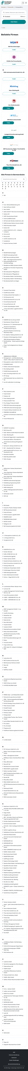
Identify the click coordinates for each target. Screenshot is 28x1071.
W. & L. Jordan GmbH (9, 989)
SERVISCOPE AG (8, 841)
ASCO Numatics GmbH (10, 225)
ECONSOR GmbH (8, 364)
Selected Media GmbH (10, 834)
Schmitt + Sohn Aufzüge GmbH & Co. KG (14, 826)
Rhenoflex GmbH (8, 779)
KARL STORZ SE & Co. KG (10, 554)
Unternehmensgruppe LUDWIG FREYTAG (12, 949)
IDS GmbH (6, 505)
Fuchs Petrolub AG (9, 418)
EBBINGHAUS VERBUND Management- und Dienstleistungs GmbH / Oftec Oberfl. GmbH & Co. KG (13, 358)
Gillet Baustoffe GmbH (10, 456)
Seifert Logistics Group (10, 830)
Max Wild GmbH (8, 622)
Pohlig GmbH (7, 715)
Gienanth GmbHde (9, 454)
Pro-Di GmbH (7, 726)
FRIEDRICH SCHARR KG (10, 412)
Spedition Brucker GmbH (10, 865)
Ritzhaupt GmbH (8, 788)
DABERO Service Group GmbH (12, 320)
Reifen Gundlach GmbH (10, 771)
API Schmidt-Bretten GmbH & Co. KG (13, 221)
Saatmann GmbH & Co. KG (11, 806)
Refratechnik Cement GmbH (11, 766)
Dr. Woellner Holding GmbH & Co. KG (13, 334)
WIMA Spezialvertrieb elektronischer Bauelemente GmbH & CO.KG (13, 1010)
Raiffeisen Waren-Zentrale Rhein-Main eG (14, 758)
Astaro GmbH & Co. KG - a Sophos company (13, 231)
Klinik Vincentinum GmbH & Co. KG (13, 563)
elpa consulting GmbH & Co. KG (12, 373)
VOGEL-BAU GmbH (9, 977)
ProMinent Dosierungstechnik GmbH (13, 730)
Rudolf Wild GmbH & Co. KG (11, 790)
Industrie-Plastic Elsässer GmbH (12, 507)
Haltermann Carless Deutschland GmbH (13, 469)
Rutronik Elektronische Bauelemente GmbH (13, 793)
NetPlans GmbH (8, 669)
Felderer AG (7, 396)
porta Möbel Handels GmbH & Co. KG (13, 721)
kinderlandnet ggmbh (10, 556)
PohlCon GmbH (8, 712)
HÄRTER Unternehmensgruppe (12, 480)
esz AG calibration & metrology (12, 382)
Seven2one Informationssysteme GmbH (12, 846)
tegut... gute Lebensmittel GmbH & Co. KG (14, 905)
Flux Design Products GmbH (11, 403)
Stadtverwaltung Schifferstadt (12, 872)
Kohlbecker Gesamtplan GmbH (12, 568)
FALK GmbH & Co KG (9, 391)
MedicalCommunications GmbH (12, 629)
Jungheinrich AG (8, 540)
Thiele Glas (7, 917)
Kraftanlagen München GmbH (12, 570)
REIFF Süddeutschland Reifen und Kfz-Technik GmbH (13, 774)
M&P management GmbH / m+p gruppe (12, 610)
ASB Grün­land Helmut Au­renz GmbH (13, 223)
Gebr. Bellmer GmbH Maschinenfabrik (14, 432)
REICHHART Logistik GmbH (11, 768)
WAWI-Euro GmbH (8, 993)
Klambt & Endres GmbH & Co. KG (12, 561)
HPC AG (6, 496)
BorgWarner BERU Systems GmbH (13, 265)
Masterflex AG (7, 615)
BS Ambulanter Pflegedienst (11, 271)
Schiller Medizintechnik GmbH (12, 821)
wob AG (6, 1013)
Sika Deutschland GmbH (10, 854)
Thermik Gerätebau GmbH (11, 915)
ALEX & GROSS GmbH (9, 218)
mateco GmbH (7, 617)
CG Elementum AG (9, 297)
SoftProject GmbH (8, 858)
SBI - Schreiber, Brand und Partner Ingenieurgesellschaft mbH (13, 818)
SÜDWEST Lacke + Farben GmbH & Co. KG (14, 887)
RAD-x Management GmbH (11, 755)
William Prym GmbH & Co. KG (11, 1007)
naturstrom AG (8, 658)
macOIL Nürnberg (8, 613)
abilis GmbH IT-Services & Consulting (14, 211)
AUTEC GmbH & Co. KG (10, 238)
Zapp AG (6, 1042)
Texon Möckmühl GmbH (10, 908)
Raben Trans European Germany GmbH (12, 752)
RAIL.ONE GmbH (8, 762)
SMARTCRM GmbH (9, 856)
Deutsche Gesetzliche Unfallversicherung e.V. (10, 327)
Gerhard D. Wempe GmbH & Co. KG (13, 446)
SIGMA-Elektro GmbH (9, 852)
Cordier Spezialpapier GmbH (11, 306)
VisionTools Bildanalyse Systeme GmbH (12, 971)
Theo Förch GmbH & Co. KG (11, 910)
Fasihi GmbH (7, 394)
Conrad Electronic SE (9, 304)
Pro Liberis (6, 723)
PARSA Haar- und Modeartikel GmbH (13, 694)
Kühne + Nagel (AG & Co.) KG (11, 577)
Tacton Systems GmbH (10, 902)
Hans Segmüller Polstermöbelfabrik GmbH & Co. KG (13, 473)
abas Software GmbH (9, 207)
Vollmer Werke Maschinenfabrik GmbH (14, 979)
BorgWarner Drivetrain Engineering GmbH (13, 268)
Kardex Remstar (8, 551)
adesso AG (6, 214)
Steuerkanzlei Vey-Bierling (11, 879)
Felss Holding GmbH (9, 398)
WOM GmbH (7, 1023)
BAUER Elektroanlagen (10, 252)
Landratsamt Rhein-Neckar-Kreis (13, 586)
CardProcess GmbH (9, 292)
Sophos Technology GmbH (11, 861)
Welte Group (7, 1000)
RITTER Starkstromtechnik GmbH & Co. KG (14, 785)
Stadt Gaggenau (8, 870)
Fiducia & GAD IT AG (9, 400)
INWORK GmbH (8, 517)
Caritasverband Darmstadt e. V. (12, 295)
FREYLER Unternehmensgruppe (12, 405)
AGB (14, 1052)
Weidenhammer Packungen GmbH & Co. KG (13, 996)
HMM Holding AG (8, 487)
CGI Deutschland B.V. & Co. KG (12, 299)
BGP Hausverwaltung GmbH (11, 257)
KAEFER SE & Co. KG (9, 549)
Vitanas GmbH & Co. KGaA (11, 975)
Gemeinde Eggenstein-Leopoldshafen (14, 437)
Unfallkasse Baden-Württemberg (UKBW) (12, 942)
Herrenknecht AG (8, 485)
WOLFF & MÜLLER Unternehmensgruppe (10, 1020)
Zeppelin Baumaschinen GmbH (12, 1044)
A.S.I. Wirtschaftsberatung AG (12, 204)
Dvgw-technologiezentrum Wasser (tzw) (13, 346)
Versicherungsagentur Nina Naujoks (13, 964)
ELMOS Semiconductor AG (11, 371)
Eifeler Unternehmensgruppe (12, 366)
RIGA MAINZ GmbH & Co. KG (11, 782)
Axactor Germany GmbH (10, 243)
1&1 (5, 195)
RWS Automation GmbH (10, 797)
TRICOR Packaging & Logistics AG (13, 926)
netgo (5, 667)
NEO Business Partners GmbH (12, 663)
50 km (22, 16)
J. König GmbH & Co (9, 538)
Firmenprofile (11, 7)
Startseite (3, 7)
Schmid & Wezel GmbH (10, 823)
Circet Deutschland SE (10, 302)
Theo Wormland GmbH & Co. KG (12, 913)
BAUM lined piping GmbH (10, 255)
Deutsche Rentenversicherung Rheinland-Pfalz (12, 331)
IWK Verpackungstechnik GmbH (12, 526)
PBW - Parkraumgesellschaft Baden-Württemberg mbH (14, 700)
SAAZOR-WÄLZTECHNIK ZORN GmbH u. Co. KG (14, 809)
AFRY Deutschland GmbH (10, 216)
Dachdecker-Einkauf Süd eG (11, 322)
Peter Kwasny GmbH (9, 705)
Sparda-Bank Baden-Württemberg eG (14, 863)
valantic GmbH (8, 961)
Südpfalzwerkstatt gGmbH (11, 884)
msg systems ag (8, 645)
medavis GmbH (8, 627)
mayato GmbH (7, 624)
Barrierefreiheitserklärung (14, 1064)
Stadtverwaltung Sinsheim (11, 875)
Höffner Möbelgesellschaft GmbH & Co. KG (13, 490)
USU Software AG (8, 952)
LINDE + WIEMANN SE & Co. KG (12, 597)
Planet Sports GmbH (9, 710)
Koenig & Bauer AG (9, 565)
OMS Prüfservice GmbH (10, 683)
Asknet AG (6, 228)
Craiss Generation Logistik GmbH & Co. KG (13, 309)
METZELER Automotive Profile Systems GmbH (12, 634)
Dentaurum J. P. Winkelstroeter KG (13, 324)
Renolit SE (6, 777)
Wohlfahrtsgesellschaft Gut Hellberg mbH (13, 1016)
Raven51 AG (7, 764)
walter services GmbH (10, 991)
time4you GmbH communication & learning (13, 920)
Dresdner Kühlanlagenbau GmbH (13, 337)
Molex (5, 640)
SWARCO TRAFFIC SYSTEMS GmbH (13, 890)
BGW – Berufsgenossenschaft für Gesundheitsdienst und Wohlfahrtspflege (13, 261)
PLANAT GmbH (8, 708)
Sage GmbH (7, 812)
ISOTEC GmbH (7, 521)
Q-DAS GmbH (7, 740)
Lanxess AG (7, 588)
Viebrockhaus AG (8, 966)
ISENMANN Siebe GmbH (10, 519)
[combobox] (15, 13)
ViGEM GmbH (7, 968)
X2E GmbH (6, 1033)
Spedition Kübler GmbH (10, 868)
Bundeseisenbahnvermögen (11, 281)
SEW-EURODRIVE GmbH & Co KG (12, 849)
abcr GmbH (7, 209)
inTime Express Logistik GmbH (12, 514)
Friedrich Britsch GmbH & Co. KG (12, 410)
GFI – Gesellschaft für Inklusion (12, 448)
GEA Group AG (8, 430)
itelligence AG (7, 524)
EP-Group (6, 376)
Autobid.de (7, 241)
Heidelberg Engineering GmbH (12, 483)
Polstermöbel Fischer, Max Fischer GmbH (13, 718)
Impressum (14, 1057)
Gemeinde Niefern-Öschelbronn (12, 439)
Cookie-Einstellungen (14, 1060)
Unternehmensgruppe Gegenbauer (13, 946)
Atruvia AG (7, 234)
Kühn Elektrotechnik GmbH (11, 575)
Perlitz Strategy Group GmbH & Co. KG (14, 703)
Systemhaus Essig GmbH (10, 892)
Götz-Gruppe (7, 459)
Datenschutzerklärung (14, 1055)
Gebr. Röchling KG (8, 435)
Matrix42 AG (7, 620)
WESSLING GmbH (8, 1002)
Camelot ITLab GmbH (9, 290)
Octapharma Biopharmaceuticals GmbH (13, 680)
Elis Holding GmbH (9, 369)
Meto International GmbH (10, 631)
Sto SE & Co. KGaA (9, 882)
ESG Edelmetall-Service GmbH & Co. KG (13, 379)
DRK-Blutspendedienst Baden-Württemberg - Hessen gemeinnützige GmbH (14, 341)
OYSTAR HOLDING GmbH (10, 685)
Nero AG (6, 665)
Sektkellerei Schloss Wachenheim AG (14, 832)
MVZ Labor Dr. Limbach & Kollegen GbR (13, 648)
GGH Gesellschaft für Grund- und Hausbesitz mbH (13, 451)
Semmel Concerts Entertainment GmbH (12, 837)
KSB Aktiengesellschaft (10, 572)
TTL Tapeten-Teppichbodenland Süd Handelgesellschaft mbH (13, 929)
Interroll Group (8, 512)
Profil (14, 49)
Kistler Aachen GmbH (9, 558)
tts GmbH (6, 932)
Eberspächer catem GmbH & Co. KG (13, 362)
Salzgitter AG (7, 815)
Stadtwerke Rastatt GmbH (11, 877)
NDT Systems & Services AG (11, 660)
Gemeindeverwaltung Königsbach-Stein (13, 442)
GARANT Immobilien (9, 428)
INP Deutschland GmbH (10, 510)
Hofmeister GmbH (8, 493)
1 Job (8, 108)
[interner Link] (6, 3)
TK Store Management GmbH (11, 924)
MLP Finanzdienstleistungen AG (12, 638)
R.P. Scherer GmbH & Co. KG (11, 749)
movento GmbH (8, 642)
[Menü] (26, 2)
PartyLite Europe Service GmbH (12, 697)
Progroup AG (7, 728)
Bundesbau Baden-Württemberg (13, 276)
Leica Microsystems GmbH (11, 595)
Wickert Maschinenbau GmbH (12, 1004)
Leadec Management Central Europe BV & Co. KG (14, 592)
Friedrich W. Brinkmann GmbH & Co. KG (13, 415)
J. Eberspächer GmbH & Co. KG (12, 535)
